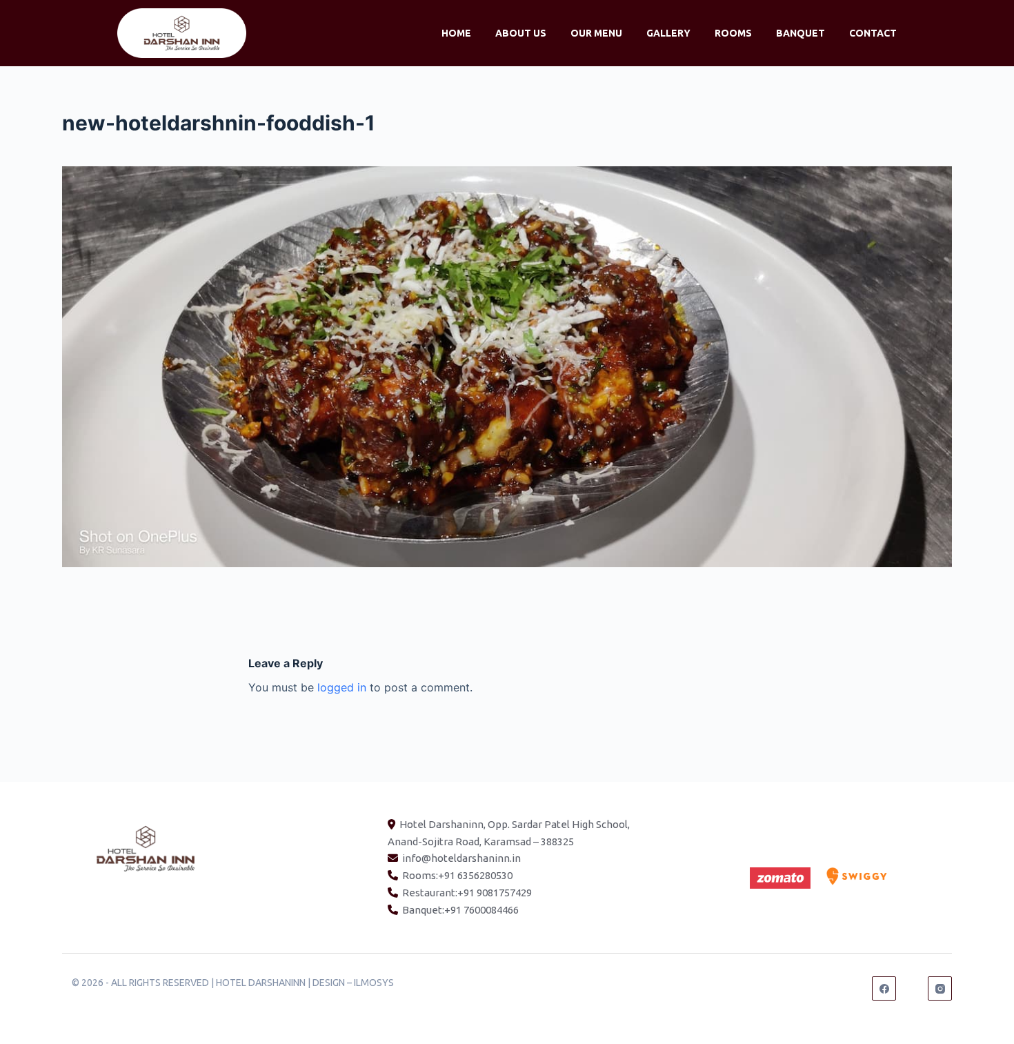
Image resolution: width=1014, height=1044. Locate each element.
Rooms (733, 33)
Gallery (668, 33)
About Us (520, 33)
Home (456, 33)
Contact (873, 33)
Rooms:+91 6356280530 (457, 875)
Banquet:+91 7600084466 (460, 910)
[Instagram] (940, 988)
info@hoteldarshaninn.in (461, 858)
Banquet (800, 33)
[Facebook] (884, 988)
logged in (341, 687)
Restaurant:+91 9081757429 (467, 892)
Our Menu (596, 33)
